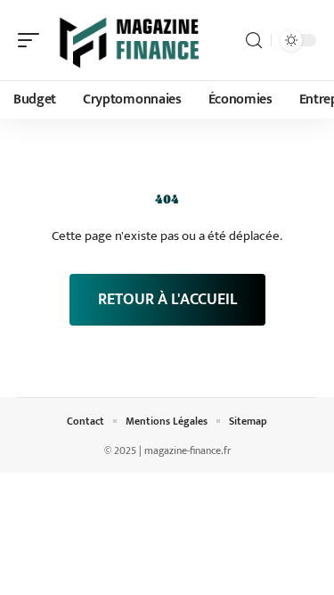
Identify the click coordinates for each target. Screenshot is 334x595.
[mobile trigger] (33, 40)
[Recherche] (253, 40)
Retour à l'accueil (167, 299)
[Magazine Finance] (128, 40)
